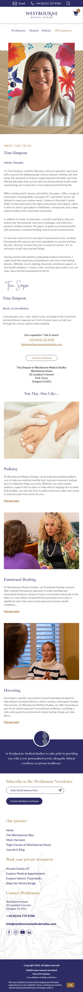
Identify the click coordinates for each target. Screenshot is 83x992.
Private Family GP (17, 868)
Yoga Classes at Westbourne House (28, 844)
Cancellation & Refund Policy (41, 977)
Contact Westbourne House (24, 801)
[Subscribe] (60, 790)
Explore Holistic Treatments (24, 878)
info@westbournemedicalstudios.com (41, 344)
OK (70, 985)
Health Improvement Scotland (41, 970)
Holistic (46, 30)
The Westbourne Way (20, 835)
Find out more (11, 500)
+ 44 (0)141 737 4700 (41, 339)
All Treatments (63, 30)
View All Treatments (42, 357)
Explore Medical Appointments (25, 873)
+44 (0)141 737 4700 (48, 3)
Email (22, 3)
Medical (33, 30)
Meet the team (15, 840)
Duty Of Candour (41, 973)
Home (10, 830)
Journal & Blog (15, 849)
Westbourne (18, 30)
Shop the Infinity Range (21, 883)
